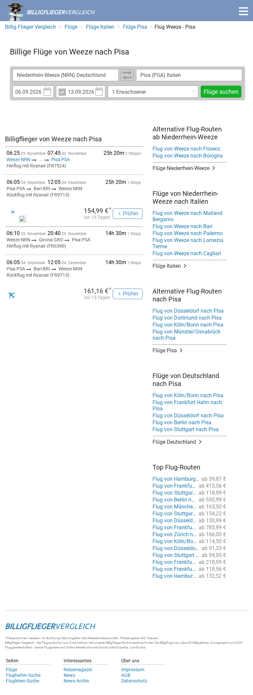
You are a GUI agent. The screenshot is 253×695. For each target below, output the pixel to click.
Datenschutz (134, 680)
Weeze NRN (19, 159)
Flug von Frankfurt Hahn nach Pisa (187, 405)
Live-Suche (137, 647)
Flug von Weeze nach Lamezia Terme (188, 243)
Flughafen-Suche (23, 675)
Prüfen (130, 213)
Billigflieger (12, 642)
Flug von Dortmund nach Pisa (187, 318)
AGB (125, 675)
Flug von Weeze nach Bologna (188, 156)
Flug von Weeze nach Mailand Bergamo (187, 216)
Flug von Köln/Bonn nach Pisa (188, 325)
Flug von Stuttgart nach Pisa (186, 429)
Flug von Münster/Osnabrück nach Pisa (186, 335)
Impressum (132, 669)
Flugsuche (49, 642)
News (69, 675)
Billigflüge (166, 642)
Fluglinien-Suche (22, 680)
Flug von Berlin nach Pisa (182, 422)
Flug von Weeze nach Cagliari (187, 253)
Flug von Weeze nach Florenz (186, 149)
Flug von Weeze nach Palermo (188, 233)
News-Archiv (76, 680)
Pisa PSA (60, 159)
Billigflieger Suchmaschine (125, 642)
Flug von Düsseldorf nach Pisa (188, 311)
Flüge (11, 669)
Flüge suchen (221, 91)
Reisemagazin (78, 669)
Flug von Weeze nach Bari (182, 226)
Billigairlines (200, 642)
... (41, 159)
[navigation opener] (243, 11)
